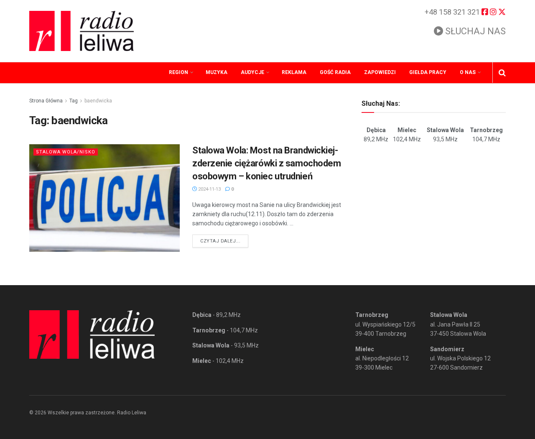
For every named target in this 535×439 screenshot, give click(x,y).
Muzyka (216, 72)
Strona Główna (46, 101)
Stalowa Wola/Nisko (65, 152)
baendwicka (98, 101)
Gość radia (335, 72)
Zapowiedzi (380, 72)
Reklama (294, 72)
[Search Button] (502, 72)
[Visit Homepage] (81, 31)
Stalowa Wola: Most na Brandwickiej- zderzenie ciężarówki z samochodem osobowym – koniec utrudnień (266, 163)
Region (178, 72)
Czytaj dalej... (224, 241)
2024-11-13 (209, 189)
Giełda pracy (427, 72)
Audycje (252, 72)
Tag (73, 101)
